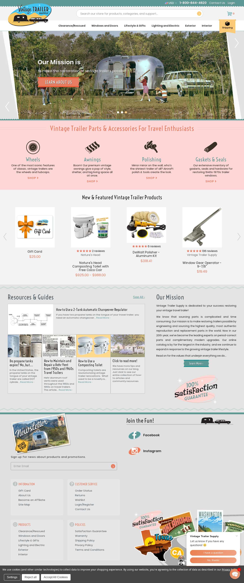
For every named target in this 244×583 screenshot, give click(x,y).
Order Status (83, 490)
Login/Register (84, 504)
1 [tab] (118, 112)
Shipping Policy (84, 540)
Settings (12, 577)
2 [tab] (122, 112)
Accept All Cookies (56, 577)
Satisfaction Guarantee (91, 531)
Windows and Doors (104, 25)
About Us (24, 495)
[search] (199, 13)
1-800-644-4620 (193, 3)
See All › (139, 297)
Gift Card (35, 251)
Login (231, 3)
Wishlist (80, 500)
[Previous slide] (9, 75)
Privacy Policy (84, 545)
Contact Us (217, 3)
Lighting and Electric (165, 25)
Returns (80, 495)
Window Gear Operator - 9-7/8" (202, 265)
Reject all (31, 577)
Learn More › (196, 363)
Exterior (190, 25)
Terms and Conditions (89, 550)
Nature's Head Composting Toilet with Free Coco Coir (90, 266)
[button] (235, 574)
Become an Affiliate (31, 500)
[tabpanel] (122, 75)
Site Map (24, 504)
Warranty (81, 536)
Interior (207, 25)
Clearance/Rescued (71, 25)
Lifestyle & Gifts (135, 25)
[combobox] (139, 13)
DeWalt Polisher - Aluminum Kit (146, 254)
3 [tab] (126, 112)
